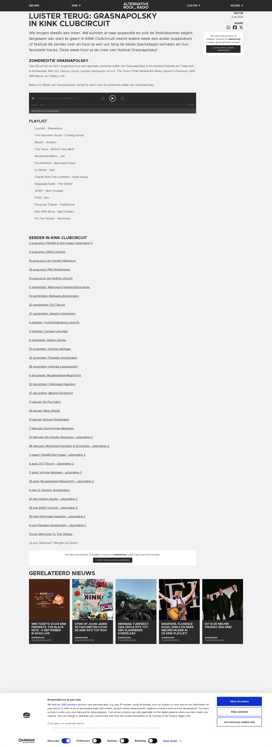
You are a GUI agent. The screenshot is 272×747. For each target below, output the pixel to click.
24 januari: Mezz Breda (44, 411)
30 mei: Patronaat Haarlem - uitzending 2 (57, 516)
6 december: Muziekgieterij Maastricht (55, 375)
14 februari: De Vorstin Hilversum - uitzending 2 (61, 437)
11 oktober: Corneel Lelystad (48, 331)
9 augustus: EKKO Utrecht (47, 252)
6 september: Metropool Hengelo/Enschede (60, 287)
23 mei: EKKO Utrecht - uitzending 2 (53, 508)
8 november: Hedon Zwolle (48, 340)
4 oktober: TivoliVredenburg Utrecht (54, 322)
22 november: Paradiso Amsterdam (53, 358)
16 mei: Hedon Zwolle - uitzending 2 (53, 499)
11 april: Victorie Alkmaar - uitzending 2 (55, 472)
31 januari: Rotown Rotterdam (49, 419)
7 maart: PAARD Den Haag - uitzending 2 (57, 455)
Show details (170, 740)
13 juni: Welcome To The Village (51, 534)
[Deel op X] (241, 27)
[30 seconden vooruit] (123, 98)
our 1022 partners (67, 704)
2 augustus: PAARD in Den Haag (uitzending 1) (61, 243)
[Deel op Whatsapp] (228, 27)
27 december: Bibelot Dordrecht (51, 393)
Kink (75, 5)
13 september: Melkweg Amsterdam (54, 296)
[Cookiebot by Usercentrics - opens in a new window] (26, 740)
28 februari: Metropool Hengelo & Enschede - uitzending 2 (69, 446)
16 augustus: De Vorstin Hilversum (52, 261)
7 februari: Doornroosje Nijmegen (52, 428)
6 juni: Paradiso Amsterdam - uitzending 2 (57, 525)
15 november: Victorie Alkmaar (50, 349)
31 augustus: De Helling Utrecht (51, 278)
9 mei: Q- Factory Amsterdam (49, 490)
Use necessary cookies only (239, 722)
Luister (192, 5)
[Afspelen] (112, 98)
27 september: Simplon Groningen (52, 313)
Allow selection (239, 711)
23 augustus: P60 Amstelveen (49, 269)
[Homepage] (136, 5)
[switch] (96, 740)
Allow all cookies (239, 701)
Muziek (235, 5)
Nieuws (34, 5)
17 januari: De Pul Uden (45, 402)
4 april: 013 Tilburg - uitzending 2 (51, 463)
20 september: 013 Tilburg (47, 305)
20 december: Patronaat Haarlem (52, 384)
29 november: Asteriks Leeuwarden (53, 366)
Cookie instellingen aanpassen (113, 560)
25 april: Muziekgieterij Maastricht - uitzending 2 (61, 481)
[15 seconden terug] (102, 98)
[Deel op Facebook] (235, 27)
